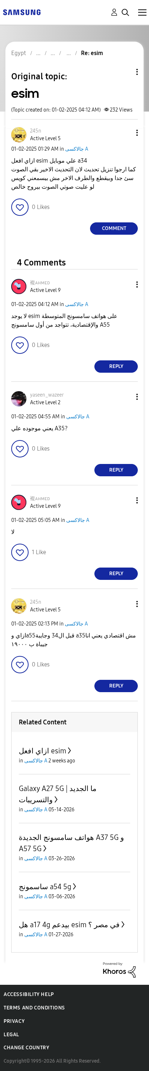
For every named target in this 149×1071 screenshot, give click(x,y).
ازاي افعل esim (42, 750)
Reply (116, 366)
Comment (114, 228)
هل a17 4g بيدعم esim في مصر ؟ (69, 924)
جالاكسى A (76, 149)
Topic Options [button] (125, 72)
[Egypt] (22, 11)
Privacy (14, 1021)
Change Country (26, 1048)
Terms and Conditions (34, 1008)
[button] (125, 132)
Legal (11, 1035)
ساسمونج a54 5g (45, 886)
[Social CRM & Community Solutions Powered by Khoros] (119, 969)
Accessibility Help (29, 994)
